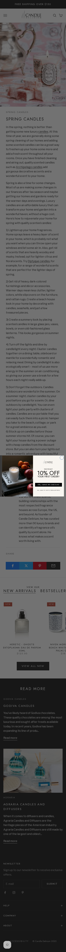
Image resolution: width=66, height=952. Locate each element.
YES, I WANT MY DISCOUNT (49, 484)
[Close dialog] (62, 458)
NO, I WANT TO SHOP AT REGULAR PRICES (48, 490)
